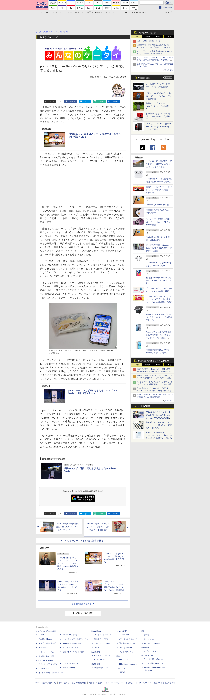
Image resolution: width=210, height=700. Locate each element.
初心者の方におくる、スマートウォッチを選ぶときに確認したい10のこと (159, 425)
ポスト (52, 101)
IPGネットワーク (148, 656)
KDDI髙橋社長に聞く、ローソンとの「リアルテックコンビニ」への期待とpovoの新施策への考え (67, 563)
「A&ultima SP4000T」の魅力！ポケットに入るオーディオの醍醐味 (159, 96)
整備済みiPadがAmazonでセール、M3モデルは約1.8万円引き (159, 280)
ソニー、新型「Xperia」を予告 (149, 41)
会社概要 (129, 683)
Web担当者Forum (45, 639)
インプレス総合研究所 (47, 643)
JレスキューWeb (125, 648)
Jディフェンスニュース (128, 639)
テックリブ (120, 668)
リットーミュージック (102, 635)
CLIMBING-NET (100, 660)
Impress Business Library (72, 643)
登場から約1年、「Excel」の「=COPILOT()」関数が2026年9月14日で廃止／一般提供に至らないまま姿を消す (155, 371)
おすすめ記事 (144, 406)
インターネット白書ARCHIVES (51, 673)
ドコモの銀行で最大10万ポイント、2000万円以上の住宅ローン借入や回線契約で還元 (159, 299)
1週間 (158, 36)
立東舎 (96, 648)
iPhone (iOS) (100, 12)
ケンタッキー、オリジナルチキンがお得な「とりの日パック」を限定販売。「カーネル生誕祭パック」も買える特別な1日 (155, 384)
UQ (82, 12)
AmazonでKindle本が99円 (157, 204)
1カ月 (169, 36)
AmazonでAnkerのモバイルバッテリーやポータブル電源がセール (159, 317)
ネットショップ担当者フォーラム (76, 639)
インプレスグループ (143, 683)
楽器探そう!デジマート (103, 639)
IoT (126, 12)
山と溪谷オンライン (102, 656)
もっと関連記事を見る (81, 603)
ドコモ (39, 12)
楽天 (89, 12)
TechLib (122, 672)
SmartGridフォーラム (71, 635)
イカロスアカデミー (127, 652)
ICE (142, 631)
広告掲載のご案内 (79, 683)
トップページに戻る (83, 613)
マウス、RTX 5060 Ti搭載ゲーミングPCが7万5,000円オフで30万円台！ (158, 127)
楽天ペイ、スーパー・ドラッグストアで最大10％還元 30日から (159, 190)
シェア (72, 101)
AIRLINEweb (124, 635)
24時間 (147, 36)
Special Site (144, 78)
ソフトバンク (57, 12)
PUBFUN (145, 648)
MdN (118, 656)
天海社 (146, 635)
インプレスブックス (70, 663)
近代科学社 (95, 664)
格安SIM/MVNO (138, 12)
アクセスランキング (147, 32)
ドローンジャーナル (46, 652)
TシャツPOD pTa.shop (153, 659)
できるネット (44, 668)
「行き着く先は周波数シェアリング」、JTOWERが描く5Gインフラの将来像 (159, 164)
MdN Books (123, 660)
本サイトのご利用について (45, 683)
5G (120, 12)
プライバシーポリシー (114, 683)
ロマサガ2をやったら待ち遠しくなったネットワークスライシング (67, 526)
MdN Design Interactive (128, 664)
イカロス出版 (121, 631)
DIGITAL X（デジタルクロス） (74, 652)
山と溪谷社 (95, 652)
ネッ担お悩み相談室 (46, 656)
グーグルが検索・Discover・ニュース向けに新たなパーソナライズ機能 (159, 248)
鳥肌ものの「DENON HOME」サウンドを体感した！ (158, 106)
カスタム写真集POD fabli (154, 663)
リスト (60, 101)
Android (112, 12)
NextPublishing (69, 668)
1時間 (137, 36)
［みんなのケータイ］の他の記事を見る (82, 540)
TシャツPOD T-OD (102, 643)
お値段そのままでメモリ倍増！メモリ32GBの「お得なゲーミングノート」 (158, 116)
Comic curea (149, 639)
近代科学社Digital (101, 668)
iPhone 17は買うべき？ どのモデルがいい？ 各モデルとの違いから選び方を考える (159, 435)
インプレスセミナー (70, 648)
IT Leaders (43, 648)
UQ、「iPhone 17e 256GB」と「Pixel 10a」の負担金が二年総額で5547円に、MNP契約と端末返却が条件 (155, 60)
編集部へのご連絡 (96, 683)
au (47, 12)
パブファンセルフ (151, 651)
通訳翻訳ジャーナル (127, 643)
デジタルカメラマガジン (48, 664)
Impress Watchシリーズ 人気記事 (153, 361)
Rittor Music (96, 631)
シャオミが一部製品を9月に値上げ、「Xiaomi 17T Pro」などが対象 (159, 222)
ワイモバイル (72, 12)
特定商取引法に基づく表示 (164, 683)
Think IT (42, 635)
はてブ (87, 101)
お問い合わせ (64, 683)
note (101, 101)
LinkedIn (115, 101)
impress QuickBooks (152, 643)
